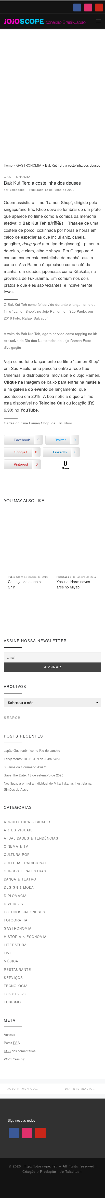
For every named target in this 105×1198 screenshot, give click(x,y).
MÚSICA (11, 961)
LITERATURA (15, 944)
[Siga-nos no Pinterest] (24, 622)
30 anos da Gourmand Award (25, 766)
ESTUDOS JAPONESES (24, 912)
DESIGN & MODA (19, 887)
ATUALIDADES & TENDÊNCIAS (31, 838)
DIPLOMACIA (15, 895)
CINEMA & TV (16, 846)
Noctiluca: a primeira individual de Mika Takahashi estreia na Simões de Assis (47, 786)
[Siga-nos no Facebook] (6, 622)
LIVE (8, 952)
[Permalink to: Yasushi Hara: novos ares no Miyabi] (77, 550)
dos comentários (19, 1050)
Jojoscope (17, 189)
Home (8, 165)
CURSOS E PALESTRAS (25, 871)
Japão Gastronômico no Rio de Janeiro (32, 750)
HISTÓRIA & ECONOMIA (25, 936)
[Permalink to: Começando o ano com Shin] (28, 550)
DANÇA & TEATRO (20, 879)
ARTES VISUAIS (18, 830)
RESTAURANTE (17, 969)
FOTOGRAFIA (16, 920)
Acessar (9, 1034)
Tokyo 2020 (15, 993)
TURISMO (12, 1002)
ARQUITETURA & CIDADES (28, 821)
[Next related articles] (96, 515)
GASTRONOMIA (28, 165)
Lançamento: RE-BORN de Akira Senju (32, 758)
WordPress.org (14, 1059)
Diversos (13, 903)
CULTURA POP (17, 854)
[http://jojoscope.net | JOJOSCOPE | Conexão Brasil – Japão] (45, 20)
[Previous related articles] (85, 515)
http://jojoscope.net (40, 1166)
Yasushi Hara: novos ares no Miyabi (73, 584)
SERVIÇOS (13, 977)
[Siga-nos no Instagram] (15, 622)
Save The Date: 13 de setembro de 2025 (33, 775)
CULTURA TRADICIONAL (25, 862)
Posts (12, 1042)
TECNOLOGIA (16, 985)
